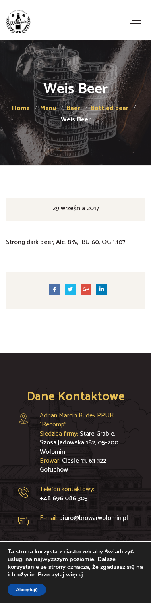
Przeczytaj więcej (60, 574)
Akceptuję (27, 589)
